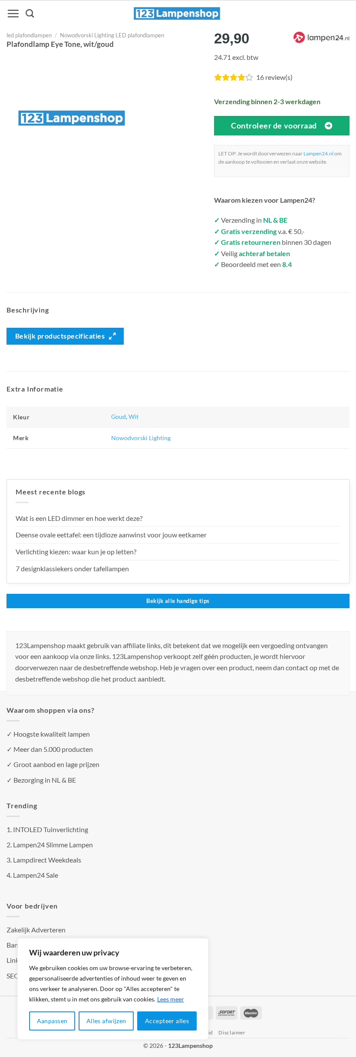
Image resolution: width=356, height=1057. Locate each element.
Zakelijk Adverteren (36, 929)
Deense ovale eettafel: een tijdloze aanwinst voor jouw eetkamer (111, 534)
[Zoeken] (30, 13)
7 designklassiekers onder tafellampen (73, 568)
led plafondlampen (29, 35)
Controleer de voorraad (274, 125)
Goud (118, 416)
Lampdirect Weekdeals (47, 860)
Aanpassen (52, 1020)
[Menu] (13, 13)
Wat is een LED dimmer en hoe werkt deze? (79, 518)
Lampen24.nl (318, 153)
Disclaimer (231, 1032)
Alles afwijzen (106, 1020)
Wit (133, 416)
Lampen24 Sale (35, 875)
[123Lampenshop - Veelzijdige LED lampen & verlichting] (177, 13)
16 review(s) (274, 77)
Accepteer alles (167, 1020)
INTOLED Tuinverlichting (50, 829)
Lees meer (170, 999)
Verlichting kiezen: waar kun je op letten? (76, 551)
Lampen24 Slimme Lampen (53, 844)
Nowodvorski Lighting (141, 437)
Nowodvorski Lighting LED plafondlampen (112, 35)
